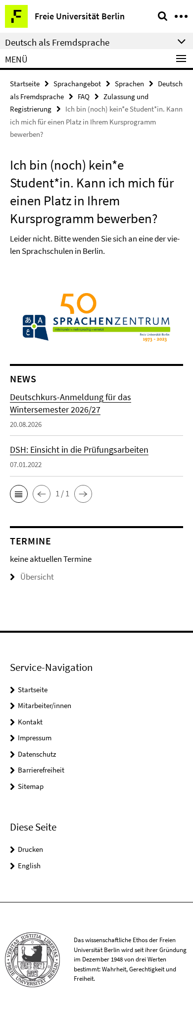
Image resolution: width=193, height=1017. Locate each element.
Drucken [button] (30, 849)
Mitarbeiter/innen (44, 705)
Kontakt (30, 721)
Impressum (34, 737)
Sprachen (129, 83)
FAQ (84, 96)
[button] (19, 494)
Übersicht (37, 576)
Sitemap (31, 786)
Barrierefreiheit (41, 770)
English (29, 865)
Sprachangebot (77, 83)
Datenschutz (37, 754)
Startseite (25, 83)
